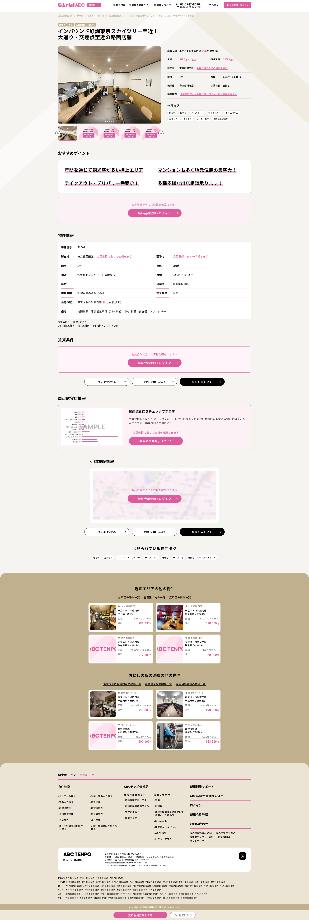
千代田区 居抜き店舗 (120, 881)
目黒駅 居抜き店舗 (211, 885)
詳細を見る (103, 617)
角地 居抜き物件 (72, 898)
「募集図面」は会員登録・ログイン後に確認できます (208, 94)
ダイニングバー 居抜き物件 (131, 894)
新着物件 (96, 802)
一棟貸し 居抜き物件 (153, 898)
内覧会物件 (65, 808)
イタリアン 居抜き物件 (168, 894)
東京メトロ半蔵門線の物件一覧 (122, 684)
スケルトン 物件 (201, 894)
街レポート (161, 821)
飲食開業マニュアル (136, 800)
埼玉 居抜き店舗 (116, 877)
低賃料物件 (97, 808)
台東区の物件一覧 (129, 597)
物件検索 (64, 786)
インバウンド (197, 112)
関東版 (92, 5)
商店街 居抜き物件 (124, 890)
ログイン (196, 805)
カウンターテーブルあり (180, 118)
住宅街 (183, 112)
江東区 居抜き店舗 (202, 881)
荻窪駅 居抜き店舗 (176, 885)
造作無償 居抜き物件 (136, 898)
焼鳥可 (165, 557)
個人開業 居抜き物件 (171, 898)
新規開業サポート (202, 786)
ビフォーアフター (164, 839)
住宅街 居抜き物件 (108, 890)
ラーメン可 (178, 557)
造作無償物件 (66, 814)
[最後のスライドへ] (58, 133)
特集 (157, 800)
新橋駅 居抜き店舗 (159, 885)
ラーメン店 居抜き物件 (90, 894)
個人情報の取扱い (226, 832)
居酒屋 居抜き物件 (73, 894)
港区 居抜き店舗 (88, 881)
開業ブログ (131, 817)
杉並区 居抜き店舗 (186, 881)
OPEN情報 (161, 833)
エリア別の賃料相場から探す (71, 827)
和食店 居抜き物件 (150, 894)
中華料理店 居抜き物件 (110, 894)
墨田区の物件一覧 (154, 597)
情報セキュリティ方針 (202, 836)
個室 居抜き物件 (100, 898)
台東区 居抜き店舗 (218, 881)
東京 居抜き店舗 (72, 877)
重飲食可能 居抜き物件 (117, 898)
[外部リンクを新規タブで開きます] (242, 859)
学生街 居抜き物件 (92, 890)
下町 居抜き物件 (155, 890)
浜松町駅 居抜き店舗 (74, 885)
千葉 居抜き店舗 (102, 877)
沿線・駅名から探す (101, 796)
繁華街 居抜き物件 (140, 890)
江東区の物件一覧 (180, 597)
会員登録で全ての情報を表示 (212, 68)
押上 (204, 50)
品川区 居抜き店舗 (103, 881)
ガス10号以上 (231, 112)
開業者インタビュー (166, 827)
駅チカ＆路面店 (221, 118)
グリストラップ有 (207, 557)
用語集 (158, 806)
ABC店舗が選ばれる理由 (207, 796)
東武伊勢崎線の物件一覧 (191, 684)
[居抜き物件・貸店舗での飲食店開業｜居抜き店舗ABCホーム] (71, 5)
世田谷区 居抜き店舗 (153, 881)
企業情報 (222, 836)
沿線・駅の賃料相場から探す (104, 827)
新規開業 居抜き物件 (189, 898)
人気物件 (64, 820)
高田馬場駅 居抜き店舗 (193, 885)
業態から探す (66, 802)
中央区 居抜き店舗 (73, 881)
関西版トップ (87, 775)
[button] (67, 133)
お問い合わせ (199, 824)
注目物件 (96, 820)
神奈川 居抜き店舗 (87, 877)
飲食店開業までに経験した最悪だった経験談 (169, 813)
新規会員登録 (199, 814)
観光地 (172, 112)
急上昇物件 (97, 814)
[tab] (105, 121)
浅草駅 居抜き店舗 (108, 885)
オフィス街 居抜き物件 (75, 890)
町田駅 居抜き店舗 (227, 885)
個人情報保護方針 (200, 832)
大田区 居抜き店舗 (170, 881)
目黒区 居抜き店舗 (137, 881)
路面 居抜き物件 (86, 898)
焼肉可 (191, 557)
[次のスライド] (161, 133)
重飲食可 (108, 557)
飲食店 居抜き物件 (186, 894)
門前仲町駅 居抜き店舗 (142, 885)
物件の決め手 (132, 811)
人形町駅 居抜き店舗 (91, 885)
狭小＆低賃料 (214, 112)
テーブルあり (203, 118)
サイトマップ (197, 841)
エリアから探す (67, 796)
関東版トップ (67, 775)
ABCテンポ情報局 (136, 786)
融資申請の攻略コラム (137, 806)
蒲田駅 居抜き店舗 (124, 885)
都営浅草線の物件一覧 (158, 684)
